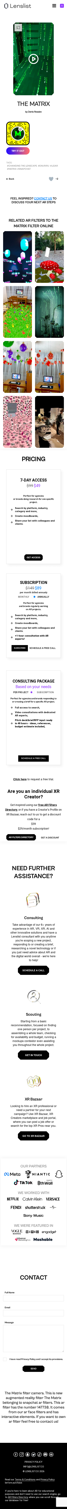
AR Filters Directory (18, 1497)
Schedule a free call (42, 648)
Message (9, 1322)
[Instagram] (21, 1454)
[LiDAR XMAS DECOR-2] (49, 367)
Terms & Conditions (25, 1479)
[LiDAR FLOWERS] (17, 312)
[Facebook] (16, 1454)
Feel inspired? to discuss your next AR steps (33, 200)
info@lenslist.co (33, 1466)
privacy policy (33, 1461)
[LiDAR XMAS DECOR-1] (17, 367)
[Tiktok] (39, 1454)
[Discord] (45, 1454)
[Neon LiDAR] (17, 257)
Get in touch (33, 1055)
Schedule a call (33, 970)
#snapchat (24, 169)
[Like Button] (51, 179)
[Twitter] (33, 1454)
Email (7, 1307)
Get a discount (50, 837)
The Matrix (33, 104)
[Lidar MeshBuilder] (49, 422)
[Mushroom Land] (49, 257)
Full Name (9, 1292)
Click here (20, 779)
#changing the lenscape (22, 165)
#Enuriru (43, 165)
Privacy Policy (48, 1479)
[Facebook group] (51, 1454)
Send (33, 1368)
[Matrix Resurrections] (49, 312)
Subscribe (20, 648)
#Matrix (12, 169)
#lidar (54, 165)
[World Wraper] (17, 422)
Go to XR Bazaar (33, 1136)
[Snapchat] (27, 1454)
